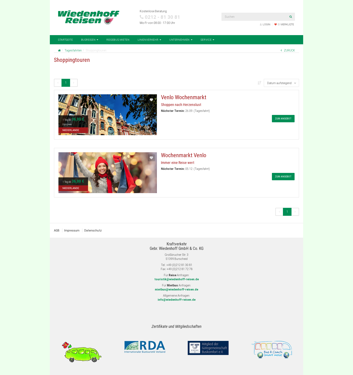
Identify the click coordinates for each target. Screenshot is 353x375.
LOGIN (266, 24)
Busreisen (88, 39)
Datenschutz (93, 230)
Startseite (65, 39)
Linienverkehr (148, 39)
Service (206, 39)
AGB (56, 230)
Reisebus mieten (118, 39)
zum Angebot (283, 118)
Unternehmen (179, 39)
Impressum (71, 230)
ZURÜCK (289, 50)
